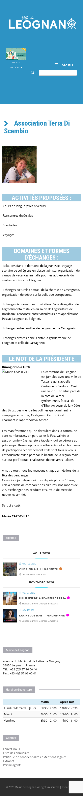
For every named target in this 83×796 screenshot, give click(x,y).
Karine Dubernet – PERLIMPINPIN (42, 615)
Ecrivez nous (11, 749)
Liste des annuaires (16, 753)
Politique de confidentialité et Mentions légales (34, 757)
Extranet (8, 761)
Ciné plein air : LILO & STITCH (38, 569)
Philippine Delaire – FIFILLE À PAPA (42, 598)
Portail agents (12, 765)
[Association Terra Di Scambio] (41, 164)
